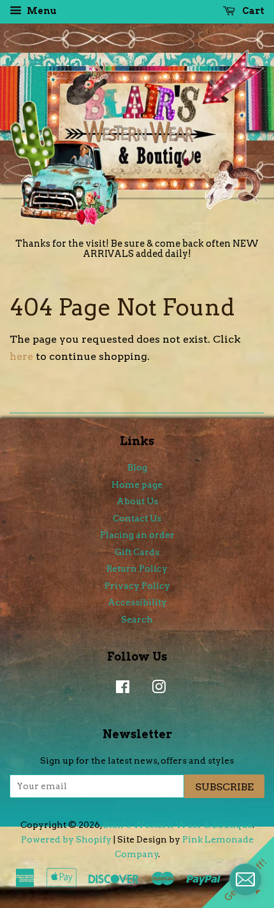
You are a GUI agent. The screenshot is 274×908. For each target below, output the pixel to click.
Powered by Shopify (66, 839)
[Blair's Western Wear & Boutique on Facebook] (119, 689)
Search (137, 619)
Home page (137, 484)
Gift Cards (137, 552)
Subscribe (224, 787)
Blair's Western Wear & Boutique (177, 825)
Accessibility (137, 602)
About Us (137, 501)
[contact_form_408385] (245, 879)
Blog (137, 467)
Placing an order (137, 535)
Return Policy (137, 568)
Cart (252, 11)
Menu (41, 11)
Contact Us (137, 518)
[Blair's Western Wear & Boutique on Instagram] (155, 689)
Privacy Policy (137, 586)
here (21, 356)
